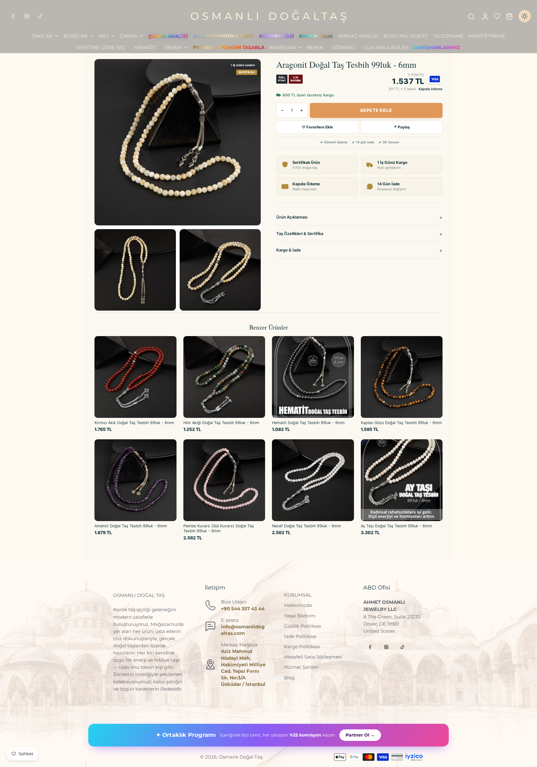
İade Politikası (300, 636)
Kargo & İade (288, 249)
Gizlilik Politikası (302, 626)
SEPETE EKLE (376, 110)
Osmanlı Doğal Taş (240, 757)
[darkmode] (524, 16)
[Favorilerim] (496, 16)
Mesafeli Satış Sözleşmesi (313, 657)
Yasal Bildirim (299, 616)
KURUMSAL (298, 595)
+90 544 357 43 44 (242, 609)
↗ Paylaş (401, 127)
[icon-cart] (509, 16)
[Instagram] (27, 16)
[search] (471, 16)
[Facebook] (13, 16)
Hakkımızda (298, 605)
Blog (289, 678)
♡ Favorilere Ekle (317, 127)
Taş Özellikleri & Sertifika (299, 233)
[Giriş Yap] (485, 16)
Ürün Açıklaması (291, 217)
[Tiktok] (40, 16)
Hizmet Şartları (301, 667)
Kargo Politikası (302, 646)
